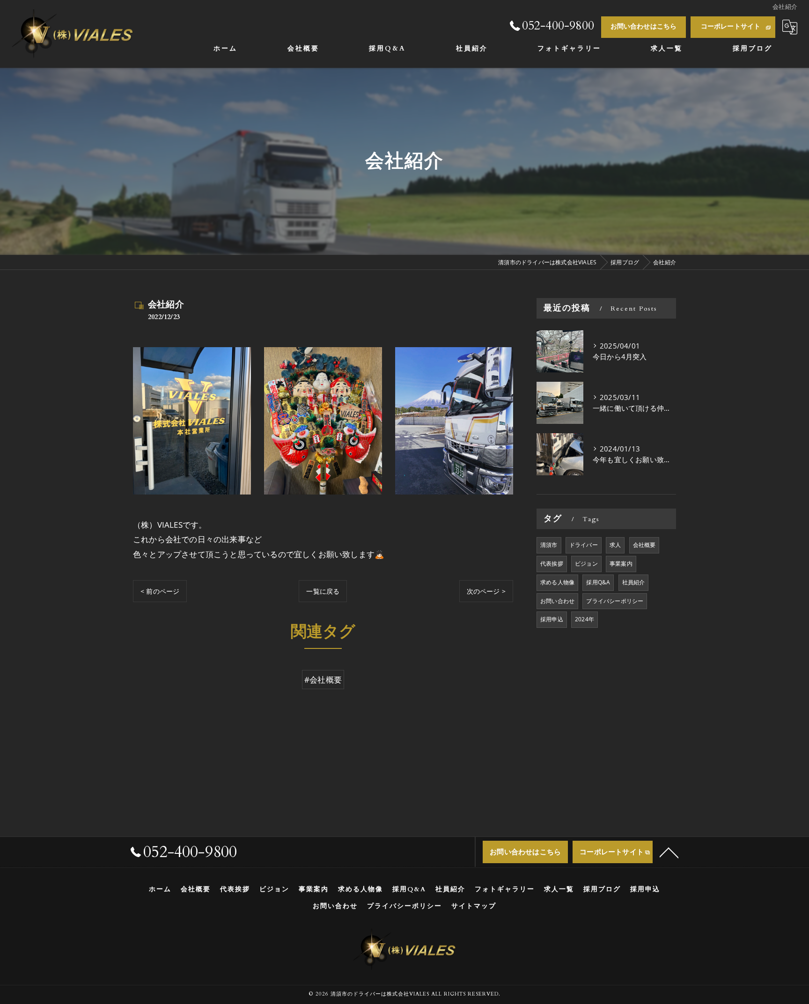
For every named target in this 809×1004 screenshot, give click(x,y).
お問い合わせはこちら (643, 26)
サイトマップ (473, 906)
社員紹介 (633, 582)
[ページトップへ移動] (669, 852)
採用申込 (551, 619)
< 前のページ (159, 591)
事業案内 (621, 563)
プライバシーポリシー (614, 601)
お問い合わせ (557, 601)
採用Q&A (598, 582)
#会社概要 (323, 679)
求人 (615, 545)
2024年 (584, 619)
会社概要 (644, 545)
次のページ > (486, 591)
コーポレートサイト (731, 26)
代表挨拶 (551, 563)
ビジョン (586, 563)
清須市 (549, 545)
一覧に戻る (322, 591)
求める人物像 (557, 582)
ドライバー (583, 545)
